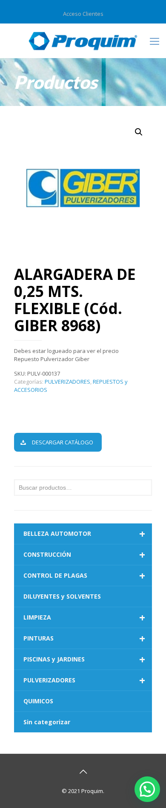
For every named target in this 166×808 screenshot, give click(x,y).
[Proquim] (83, 40)
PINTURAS (84, 638)
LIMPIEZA (84, 617)
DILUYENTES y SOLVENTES (62, 596)
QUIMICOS (38, 701)
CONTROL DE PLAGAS (84, 575)
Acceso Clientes (83, 14)
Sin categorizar (46, 722)
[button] (138, 132)
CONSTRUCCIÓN (84, 554)
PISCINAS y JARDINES (84, 659)
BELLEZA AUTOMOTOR (84, 533)
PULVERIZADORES (67, 381)
